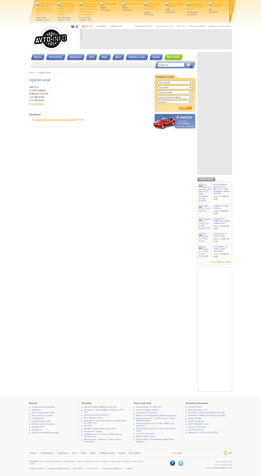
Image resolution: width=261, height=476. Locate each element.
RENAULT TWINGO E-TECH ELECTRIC (207, 415)
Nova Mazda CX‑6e (93, 418)
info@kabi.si (38, 104)
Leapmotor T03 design (146, 412)
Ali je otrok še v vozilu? (42, 415)
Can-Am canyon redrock (147, 410)
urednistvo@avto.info (222, 468)
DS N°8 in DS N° (196, 430)
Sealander (36, 410)
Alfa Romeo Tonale (93, 431)
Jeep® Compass (196, 421)
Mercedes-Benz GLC (198, 410)
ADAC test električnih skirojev (45, 432)
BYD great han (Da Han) (43, 424)
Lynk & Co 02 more (145, 433)
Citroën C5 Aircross (197, 427)
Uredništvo (78, 468)
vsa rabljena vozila (221, 262)
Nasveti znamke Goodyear (96, 415)
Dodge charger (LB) (41, 421)
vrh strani (177, 453)
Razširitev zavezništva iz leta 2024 (100, 428)
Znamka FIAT (38, 427)
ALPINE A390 (194, 407)
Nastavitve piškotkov (112, 468)
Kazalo (129, 468)
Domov (32, 72)
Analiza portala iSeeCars (43, 407)
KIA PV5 (88, 426)
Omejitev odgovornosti (58, 468)
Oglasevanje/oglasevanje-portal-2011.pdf (55, 119)
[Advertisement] (157, 39)
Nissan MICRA (195, 418)
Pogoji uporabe (36, 468)
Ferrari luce (37, 430)
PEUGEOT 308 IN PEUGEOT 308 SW (206, 412)
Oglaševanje (44, 72)
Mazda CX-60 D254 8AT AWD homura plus (156, 415)
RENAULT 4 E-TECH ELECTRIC (203, 432)
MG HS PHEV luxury (145, 436)
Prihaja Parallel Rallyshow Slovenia (100, 407)
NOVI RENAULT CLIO (198, 424)
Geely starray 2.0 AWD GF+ (149, 407)
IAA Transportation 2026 (43, 412)
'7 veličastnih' (38, 418)
